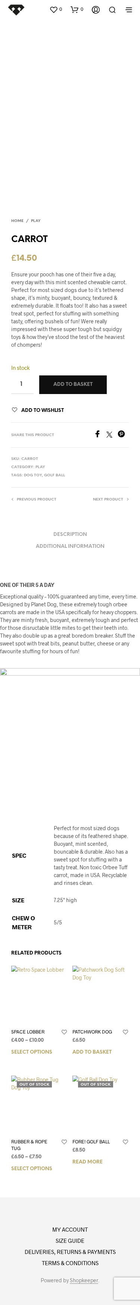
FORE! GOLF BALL (91, 1141)
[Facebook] (100, 435)
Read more (87, 1162)
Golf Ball (54, 475)
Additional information (70, 546)
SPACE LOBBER (27, 1032)
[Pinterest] (123, 435)
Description (70, 534)
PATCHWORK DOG (92, 1032)
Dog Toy (33, 475)
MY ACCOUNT (70, 1229)
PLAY (36, 221)
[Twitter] (112, 435)
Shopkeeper (84, 1280)
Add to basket (92, 1052)
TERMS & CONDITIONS (70, 1263)
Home (17, 221)
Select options (31, 1052)
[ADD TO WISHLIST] (64, 1032)
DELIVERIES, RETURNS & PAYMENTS (70, 1251)
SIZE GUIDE (70, 1240)
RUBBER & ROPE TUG (29, 1145)
